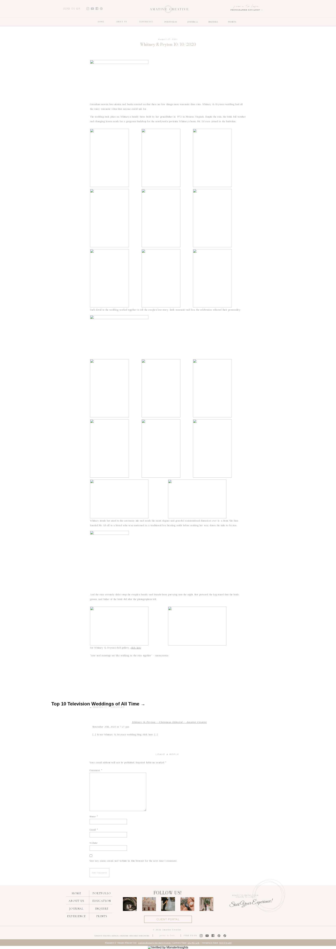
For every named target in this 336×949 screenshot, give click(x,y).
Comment (96, 770)
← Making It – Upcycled (107, 707)
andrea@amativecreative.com (154, 943)
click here (136, 647)
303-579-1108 (225, 943)
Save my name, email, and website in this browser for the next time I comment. (133, 860)
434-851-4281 (194, 943)
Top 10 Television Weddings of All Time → (98, 703)
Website (93, 843)
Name (94, 816)
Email (94, 829)
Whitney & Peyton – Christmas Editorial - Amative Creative (169, 722)
